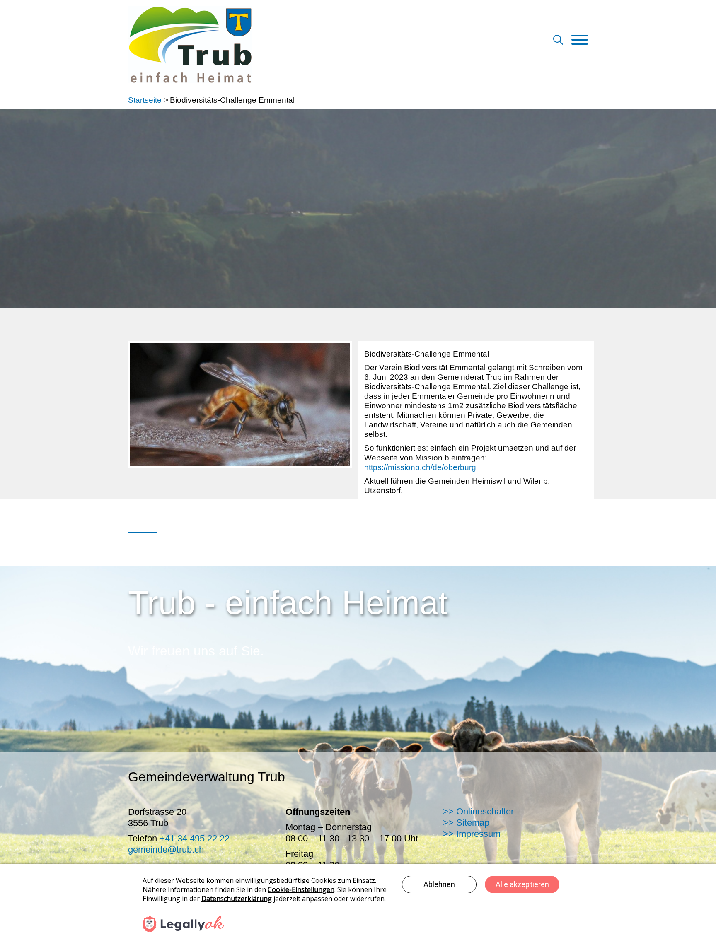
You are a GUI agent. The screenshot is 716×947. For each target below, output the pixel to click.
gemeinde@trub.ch (166, 849)
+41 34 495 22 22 (195, 838)
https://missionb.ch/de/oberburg (420, 467)
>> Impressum (472, 834)
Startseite (145, 100)
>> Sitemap (466, 822)
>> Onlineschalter (478, 811)
